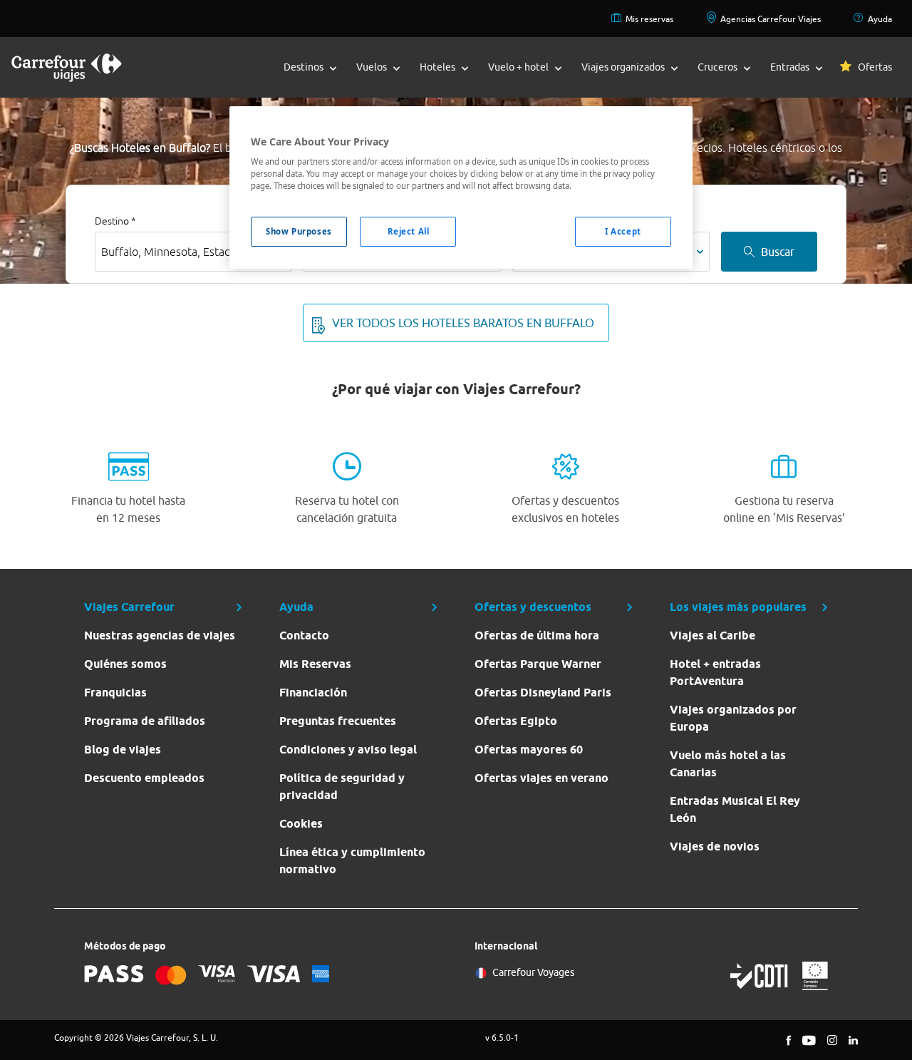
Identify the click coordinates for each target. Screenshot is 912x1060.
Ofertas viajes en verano (541, 778)
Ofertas (875, 67)
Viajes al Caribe (712, 635)
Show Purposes (298, 231)
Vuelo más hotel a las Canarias (728, 763)
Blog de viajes (122, 749)
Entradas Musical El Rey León (735, 809)
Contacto (304, 635)
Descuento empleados (144, 778)
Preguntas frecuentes (337, 721)
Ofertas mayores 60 (529, 749)
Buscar (777, 251)
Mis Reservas (315, 664)
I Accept (623, 231)
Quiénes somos (125, 664)
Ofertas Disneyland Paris (543, 692)
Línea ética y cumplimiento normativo (352, 860)
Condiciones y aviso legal (348, 749)
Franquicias (115, 692)
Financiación (313, 692)
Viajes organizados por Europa (733, 718)
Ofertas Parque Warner (538, 664)
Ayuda (880, 19)
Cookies (301, 823)
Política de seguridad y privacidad (342, 786)
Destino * (115, 221)
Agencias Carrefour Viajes (770, 19)
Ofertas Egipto (516, 721)
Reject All (409, 231)
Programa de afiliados (144, 721)
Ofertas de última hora (537, 635)
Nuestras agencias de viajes (159, 635)
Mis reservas (649, 19)
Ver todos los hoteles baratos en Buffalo (463, 323)
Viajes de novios (715, 846)
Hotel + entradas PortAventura (715, 672)
